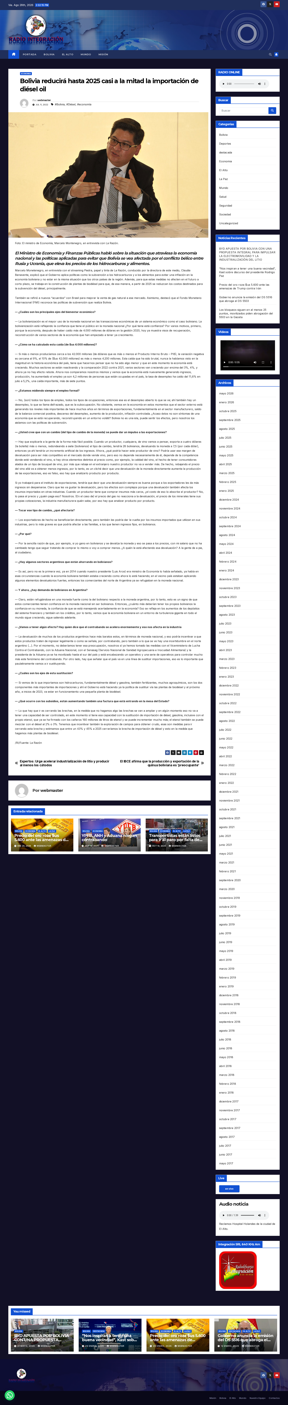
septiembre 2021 (229, 818)
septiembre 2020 (230, 880)
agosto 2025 (227, 428)
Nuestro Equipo (258, 1398)
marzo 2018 (226, 1075)
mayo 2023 (226, 641)
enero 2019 (226, 986)
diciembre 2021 (228, 791)
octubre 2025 (227, 411)
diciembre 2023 (229, 579)
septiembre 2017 (229, 1128)
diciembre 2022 (229, 685)
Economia (26, 74)
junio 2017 (225, 1154)
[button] (270, 54)
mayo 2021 (226, 853)
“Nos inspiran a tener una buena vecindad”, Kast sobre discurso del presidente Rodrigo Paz (247, 272)
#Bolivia (60, 104)
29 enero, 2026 (94, 1346)
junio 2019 (225, 942)
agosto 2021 (227, 827)
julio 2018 (225, 1039)
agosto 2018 (227, 1030)
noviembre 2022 (229, 694)
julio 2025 (225, 437)
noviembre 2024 (229, 508)
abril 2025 (225, 464)
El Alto (68, 54)
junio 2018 (225, 1048)
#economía (84, 104)
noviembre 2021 (229, 800)
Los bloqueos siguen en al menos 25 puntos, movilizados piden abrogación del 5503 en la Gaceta (246, 313)
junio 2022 (225, 738)
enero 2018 (226, 1092)
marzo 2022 (227, 765)
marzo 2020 (227, 889)
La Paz (52, 831)
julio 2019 (225, 933)
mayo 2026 (226, 393)
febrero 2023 (227, 667)
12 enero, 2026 (230, 1346)
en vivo (229, 1188)
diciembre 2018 (229, 995)
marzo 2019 (226, 968)
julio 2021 (225, 836)
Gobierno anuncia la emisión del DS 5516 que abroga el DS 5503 (245, 1339)
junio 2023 (225, 632)
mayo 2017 (226, 1163)
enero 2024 (226, 570)
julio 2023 (225, 623)
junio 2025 (225, 446)
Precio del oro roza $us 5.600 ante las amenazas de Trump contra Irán (41, 839)
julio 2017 (225, 1145)
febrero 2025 (227, 482)
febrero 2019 (227, 977)
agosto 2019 (227, 924)
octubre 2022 (227, 703)
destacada (225, 152)
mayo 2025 (226, 455)
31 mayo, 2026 (26, 1346)
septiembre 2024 (230, 526)
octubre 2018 (227, 1013)
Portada (29, 54)
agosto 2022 (227, 721)
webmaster (44, 100)
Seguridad (225, 205)
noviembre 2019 (229, 898)
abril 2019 (225, 959)
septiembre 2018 (229, 1021)
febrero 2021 (227, 871)
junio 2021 (225, 844)
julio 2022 (225, 729)
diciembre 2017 (229, 1101)
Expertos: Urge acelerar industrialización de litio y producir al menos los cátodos (64, 763)
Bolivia (49, 54)
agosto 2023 (227, 614)
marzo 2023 (227, 659)
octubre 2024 (228, 517)
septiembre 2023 (230, 605)
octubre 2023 (227, 597)
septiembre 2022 (230, 712)
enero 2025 (226, 490)
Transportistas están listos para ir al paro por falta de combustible (174, 839)
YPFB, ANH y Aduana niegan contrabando (109, 837)
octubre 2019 (227, 906)
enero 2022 (226, 782)
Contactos (274, 1398)
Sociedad (225, 214)
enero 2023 (226, 676)
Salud (222, 196)
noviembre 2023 (229, 588)
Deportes (225, 143)
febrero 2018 (227, 1083)
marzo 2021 (226, 862)
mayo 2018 (226, 1057)
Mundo (86, 54)
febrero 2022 (227, 774)
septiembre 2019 (229, 915)
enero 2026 (226, 402)
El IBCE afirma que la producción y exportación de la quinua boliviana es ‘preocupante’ (159, 763)
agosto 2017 (227, 1136)
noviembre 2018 (229, 1004)
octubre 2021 (227, 809)
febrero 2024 (227, 561)
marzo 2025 (227, 473)
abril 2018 (225, 1066)
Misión (103, 54)
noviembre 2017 (229, 1110)
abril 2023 (225, 650)
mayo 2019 (226, 951)
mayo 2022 (226, 747)
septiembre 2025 (230, 420)
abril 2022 (225, 756)
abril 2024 (225, 552)
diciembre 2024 (229, 499)
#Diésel (71, 104)
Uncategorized (228, 223)
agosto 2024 (227, 535)
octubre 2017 (227, 1119)
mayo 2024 (226, 544)
